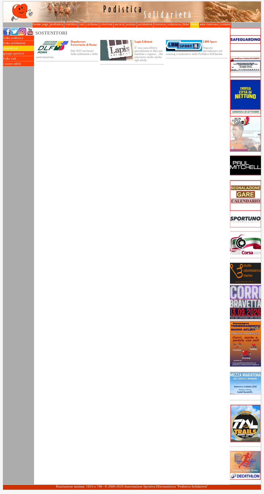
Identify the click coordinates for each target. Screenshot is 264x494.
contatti (225, 24)
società (119, 24)
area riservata (209, 24)
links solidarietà (14, 43)
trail (81, 24)
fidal (186, 24)
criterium (106, 24)
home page (40, 24)
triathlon (71, 24)
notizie (131, 24)
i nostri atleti (12, 63)
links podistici (13, 38)
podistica (57, 24)
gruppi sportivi (13, 53)
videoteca (174, 24)
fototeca (159, 24)
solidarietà (145, 24)
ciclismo (92, 24)
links (194, 24)
